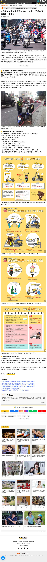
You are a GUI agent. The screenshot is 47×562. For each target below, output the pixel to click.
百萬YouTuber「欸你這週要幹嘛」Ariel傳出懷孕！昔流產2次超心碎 (23, 506)
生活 (34, 3)
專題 (18, 3)
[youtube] (28, 548)
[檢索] (43, 1)
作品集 (42, 402)
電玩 (37, 3)
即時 (11, 3)
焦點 (8, 3)
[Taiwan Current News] (38, 1)
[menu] (46, 3)
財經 (31, 3)
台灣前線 (30, 5)
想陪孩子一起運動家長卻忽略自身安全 (32, 526)
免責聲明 (20, 541)
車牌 (24, 416)
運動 (24, 3)
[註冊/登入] (45, 1)
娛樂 (21, 3)
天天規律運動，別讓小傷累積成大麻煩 (38, 440)
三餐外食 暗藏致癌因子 (29, 475)
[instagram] (21, 548)
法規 (28, 416)
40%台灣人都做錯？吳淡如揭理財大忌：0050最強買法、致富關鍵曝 (38, 456)
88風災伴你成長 (13, 5)
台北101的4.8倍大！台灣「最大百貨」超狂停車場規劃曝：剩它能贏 (8, 491)
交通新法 (4, 416)
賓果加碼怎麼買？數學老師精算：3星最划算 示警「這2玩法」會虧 (23, 456)
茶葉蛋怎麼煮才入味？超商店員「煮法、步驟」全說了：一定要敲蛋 (8, 440)
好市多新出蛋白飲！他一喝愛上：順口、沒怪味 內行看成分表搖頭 (23, 491)
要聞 (15, 3)
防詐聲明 (15, 541)
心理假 (36, 5)
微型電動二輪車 (11, 416)
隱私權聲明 (25, 541)
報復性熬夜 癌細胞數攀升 (7, 455)
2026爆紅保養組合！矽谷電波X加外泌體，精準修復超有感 (38, 491)
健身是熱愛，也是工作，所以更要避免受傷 (11, 526)
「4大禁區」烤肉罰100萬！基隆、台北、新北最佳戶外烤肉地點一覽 (38, 506)
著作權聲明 (31, 541)
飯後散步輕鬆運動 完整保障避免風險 (8, 506)
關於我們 (23, 543)
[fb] (18, 548)
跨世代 (20, 5)
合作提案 (28, 543)
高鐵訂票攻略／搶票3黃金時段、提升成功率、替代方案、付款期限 (23, 440)
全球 (27, 3)
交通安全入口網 (11, 373)
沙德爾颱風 (3, 3)
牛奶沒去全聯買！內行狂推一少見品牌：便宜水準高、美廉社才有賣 (12, 476)
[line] (25, 548)
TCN (25, 5)
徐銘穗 (3, 16)
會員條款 (18, 543)
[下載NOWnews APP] (40, 1)
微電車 (19, 416)
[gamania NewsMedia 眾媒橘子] (23, 553)
